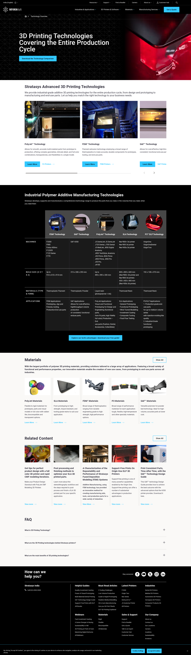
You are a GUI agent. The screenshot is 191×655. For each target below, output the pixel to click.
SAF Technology (81, 234)
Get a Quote (126, 625)
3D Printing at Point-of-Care (84, 629)
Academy (148, 632)
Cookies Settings (138, 651)
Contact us (149, 622)
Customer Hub (164, 2)
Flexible (100, 622)
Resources (93, 2)
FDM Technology (57, 234)
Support (106, 2)
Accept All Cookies (154, 651)
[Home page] (28, 16)
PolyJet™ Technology (105, 234)
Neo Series (125, 597)
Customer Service (128, 635)
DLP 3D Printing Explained (107, 609)
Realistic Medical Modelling (107, 600)
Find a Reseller (120, 2)
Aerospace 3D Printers (152, 600)
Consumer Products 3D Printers (153, 604)
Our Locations (150, 625)
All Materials (102, 629)
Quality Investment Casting (84, 590)
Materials (129, 9)
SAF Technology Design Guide (85, 600)
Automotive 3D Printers (153, 597)
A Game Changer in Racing (84, 622)
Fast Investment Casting (83, 619)
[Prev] (144, 172)
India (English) (8, 2)
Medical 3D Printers (151, 593)
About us (147, 2)
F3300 (124, 590)
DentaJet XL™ (126, 600)
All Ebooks (78, 606)
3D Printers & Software (110, 9)
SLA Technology (130, 234)
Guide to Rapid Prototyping (107, 597)
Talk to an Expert (127, 629)
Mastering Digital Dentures (84, 632)
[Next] (154, 172)
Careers (134, 2)
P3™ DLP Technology (154, 234)
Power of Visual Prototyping (84, 593)
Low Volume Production (106, 593)
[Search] (176, 2)
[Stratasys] (12, 9)
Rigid (100, 619)
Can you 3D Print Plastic (106, 606)
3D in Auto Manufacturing (107, 603)
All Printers (125, 606)
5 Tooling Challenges (105, 590)
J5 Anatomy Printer (128, 603)
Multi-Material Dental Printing (85, 597)
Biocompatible (103, 625)
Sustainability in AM (81, 625)
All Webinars (79, 635)
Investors (148, 638)
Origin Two (125, 593)
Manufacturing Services (148, 9)
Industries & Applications (84, 9)
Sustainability (149, 635)
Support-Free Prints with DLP (85, 603)
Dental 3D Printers (151, 590)
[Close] (187, 650)
